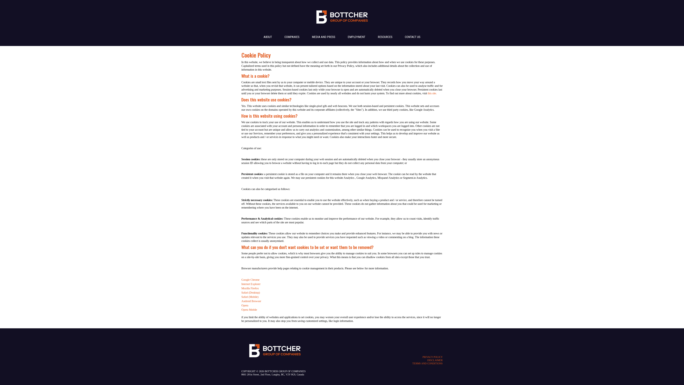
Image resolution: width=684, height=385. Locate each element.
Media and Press (323, 37)
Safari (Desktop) (250, 292)
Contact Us (412, 37)
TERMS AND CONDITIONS (427, 363)
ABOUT (268, 37)
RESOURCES (385, 37)
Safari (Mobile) (249, 296)
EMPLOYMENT (356, 37)
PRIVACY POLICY (433, 357)
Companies (291, 37)
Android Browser (251, 301)
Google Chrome (250, 279)
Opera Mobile (249, 309)
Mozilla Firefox (250, 288)
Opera (244, 305)
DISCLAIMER (435, 360)
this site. (432, 93)
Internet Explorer (250, 284)
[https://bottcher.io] (342, 16)
